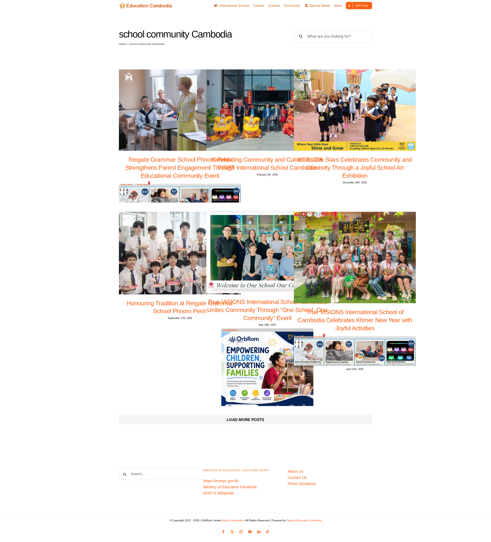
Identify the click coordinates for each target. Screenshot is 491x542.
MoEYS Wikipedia (218, 493)
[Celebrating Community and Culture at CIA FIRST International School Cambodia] (267, 110)
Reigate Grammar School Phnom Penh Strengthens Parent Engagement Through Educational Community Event (180, 167)
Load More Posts (245, 420)
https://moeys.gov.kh (221, 481)
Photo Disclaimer (302, 484)
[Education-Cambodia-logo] (147, 4)
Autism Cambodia (232, 520)
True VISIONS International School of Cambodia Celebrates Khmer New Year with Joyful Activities (354, 320)
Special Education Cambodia (304, 520)
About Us (295, 471)
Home (122, 43)
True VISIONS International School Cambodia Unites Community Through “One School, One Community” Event (267, 309)
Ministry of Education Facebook (230, 487)
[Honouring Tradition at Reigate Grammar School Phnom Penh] (180, 253)
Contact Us (297, 477)
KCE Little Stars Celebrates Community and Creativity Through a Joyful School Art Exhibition (355, 167)
